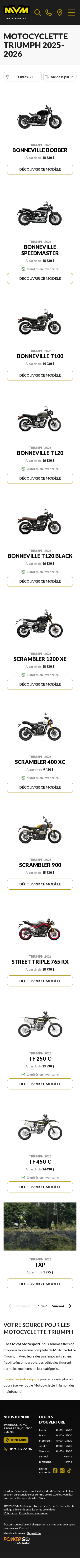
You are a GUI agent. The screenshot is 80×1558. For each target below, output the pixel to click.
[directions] (60, 12)
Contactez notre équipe (21, 1379)
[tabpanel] (55, 1446)
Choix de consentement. (33, 1513)
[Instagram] (62, 1470)
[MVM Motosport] (17, 12)
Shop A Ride (34, 1533)
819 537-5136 (21, 1449)
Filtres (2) (25, 77)
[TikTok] (69, 1470)
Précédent (24, 1306)
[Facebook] (55, 1470)
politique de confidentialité (19, 1509)
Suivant (58, 1306)
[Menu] (71, 12)
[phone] (48, 12)
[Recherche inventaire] (38, 12)
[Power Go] (40, 1540)
